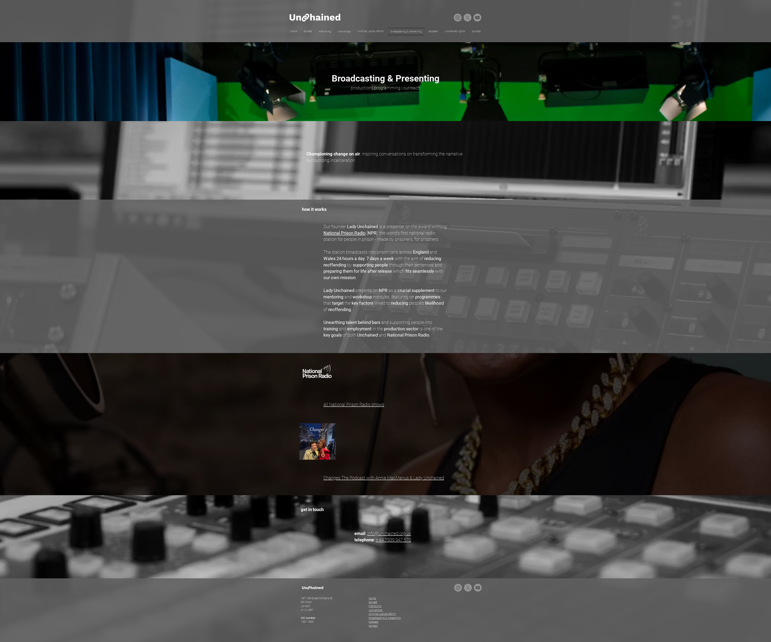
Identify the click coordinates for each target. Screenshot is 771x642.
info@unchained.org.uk (389, 533)
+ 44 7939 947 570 (393, 539)
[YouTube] (477, 17)
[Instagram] (458, 17)
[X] (467, 17)
